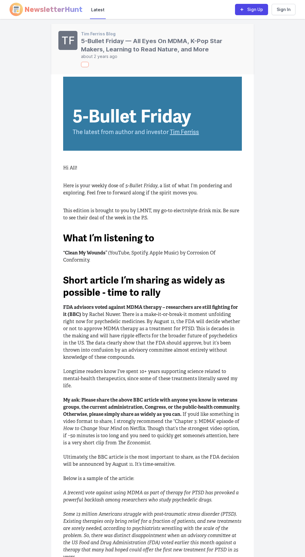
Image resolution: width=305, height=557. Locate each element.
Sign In (283, 9)
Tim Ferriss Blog (98, 33)
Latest (98, 9)
